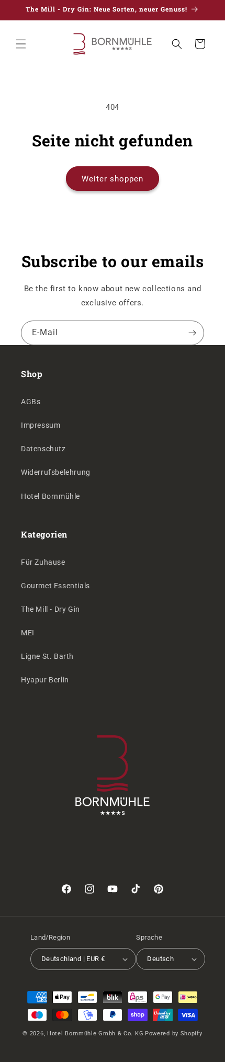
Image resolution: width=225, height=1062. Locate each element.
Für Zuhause (43, 562)
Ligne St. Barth (47, 656)
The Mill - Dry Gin (50, 609)
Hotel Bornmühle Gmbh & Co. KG (95, 1033)
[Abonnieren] (192, 333)
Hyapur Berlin (45, 680)
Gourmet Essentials (55, 585)
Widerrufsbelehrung (56, 472)
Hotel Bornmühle (50, 496)
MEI (28, 633)
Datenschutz (43, 448)
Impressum (40, 425)
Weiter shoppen (112, 179)
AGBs (30, 401)
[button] (20, 43)
